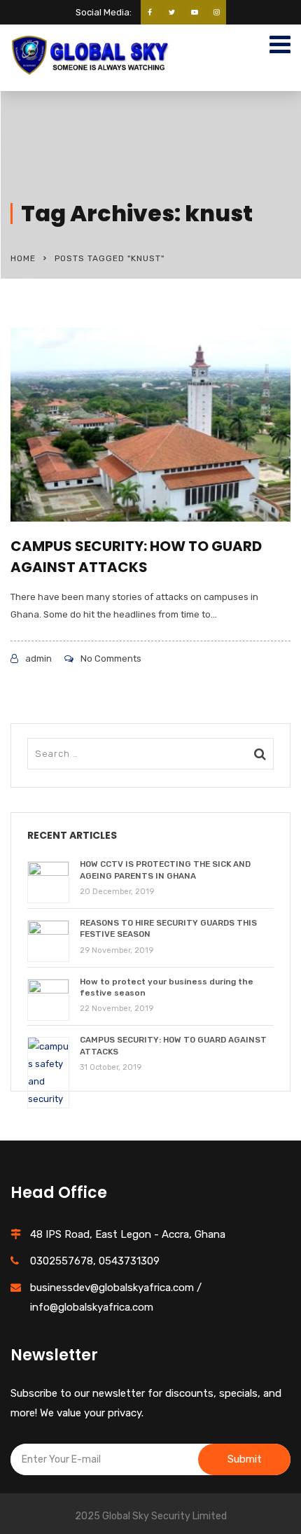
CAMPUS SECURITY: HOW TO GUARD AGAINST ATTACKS (136, 556)
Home (23, 258)
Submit (244, 1459)
